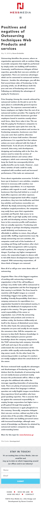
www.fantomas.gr (26, 435)
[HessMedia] (20, 13)
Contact (30, 494)
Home (9, 492)
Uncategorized (15, 441)
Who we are (23, 492)
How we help (13, 494)
